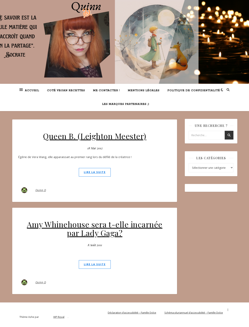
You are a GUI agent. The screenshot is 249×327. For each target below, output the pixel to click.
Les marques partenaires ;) (125, 104)
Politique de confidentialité (193, 90)
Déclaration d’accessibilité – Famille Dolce (132, 312)
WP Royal (58, 317)
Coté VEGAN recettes (66, 90)
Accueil (32, 90)
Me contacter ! (106, 90)
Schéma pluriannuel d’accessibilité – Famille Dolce (193, 312)
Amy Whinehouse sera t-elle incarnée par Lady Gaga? (94, 228)
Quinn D (40, 190)
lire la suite (95, 172)
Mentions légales (144, 90)
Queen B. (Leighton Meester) (94, 136)
